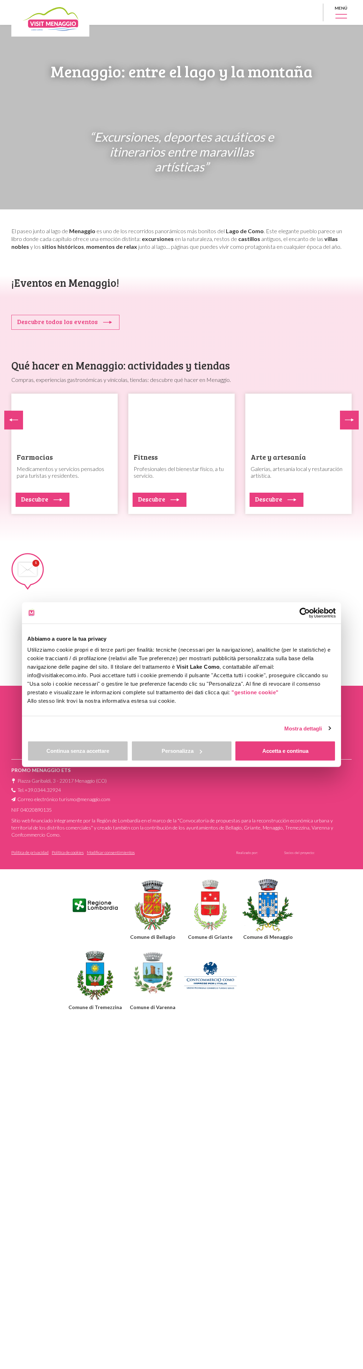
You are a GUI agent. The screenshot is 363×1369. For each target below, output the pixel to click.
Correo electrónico (214, 582)
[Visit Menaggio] (50, 18)
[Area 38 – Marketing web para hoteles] (268, 851)
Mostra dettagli (303, 728)
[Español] (308, 12)
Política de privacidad (30, 852)
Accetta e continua (285, 751)
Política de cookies (68, 852)
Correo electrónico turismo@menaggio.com (63, 799)
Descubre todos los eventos (57, 321)
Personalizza (178, 751)
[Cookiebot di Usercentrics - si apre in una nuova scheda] (305, 612)
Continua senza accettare (77, 751)
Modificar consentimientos (111, 852)
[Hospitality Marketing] (334, 854)
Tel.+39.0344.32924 (39, 790)
